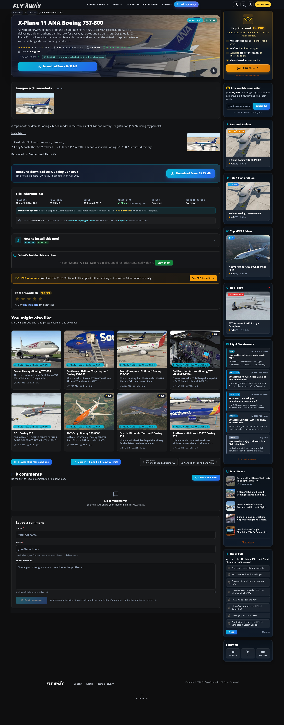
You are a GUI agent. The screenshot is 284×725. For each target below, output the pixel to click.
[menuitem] (186, 4)
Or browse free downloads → (248, 75)
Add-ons (17, 12)
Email (19, 542)
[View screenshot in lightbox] (213, 70)
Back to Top (142, 698)
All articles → (248, 542)
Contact (78, 683)
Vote (231, 632)
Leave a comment (207, 477)
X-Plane (32, 12)
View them (163, 262)
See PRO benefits (201, 278)
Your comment (25, 560)
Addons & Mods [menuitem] (96, 4)
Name (20, 528)
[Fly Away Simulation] (27, 4)
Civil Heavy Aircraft (52, 12)
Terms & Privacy (105, 683)
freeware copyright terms (81, 220)
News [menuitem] (115, 4)
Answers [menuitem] (167, 4)
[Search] (236, 4)
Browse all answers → (248, 459)
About (89, 683)
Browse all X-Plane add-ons (33, 461)
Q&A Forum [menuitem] (133, 4)
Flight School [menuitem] (150, 4)
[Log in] (251, 4)
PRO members (123, 210)
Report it (123, 220)
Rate (47, 47)
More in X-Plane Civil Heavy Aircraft (97, 461)
